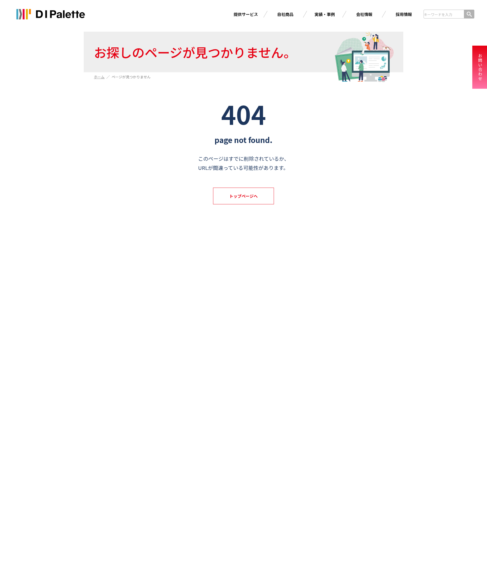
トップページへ (243, 196)
